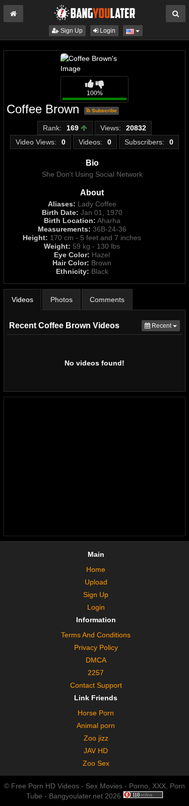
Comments (107, 300)
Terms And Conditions (96, 635)
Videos (22, 300)
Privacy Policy (96, 647)
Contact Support (96, 685)
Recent (165, 325)
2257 (96, 673)
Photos (61, 300)
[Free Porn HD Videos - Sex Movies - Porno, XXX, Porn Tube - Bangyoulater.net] (94, 12)
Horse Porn (96, 713)
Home (95, 569)
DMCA (96, 660)
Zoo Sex (96, 763)
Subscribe (103, 110)
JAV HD (96, 751)
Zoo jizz (96, 738)
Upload (96, 582)
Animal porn (96, 725)
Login (106, 30)
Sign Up (71, 30)
